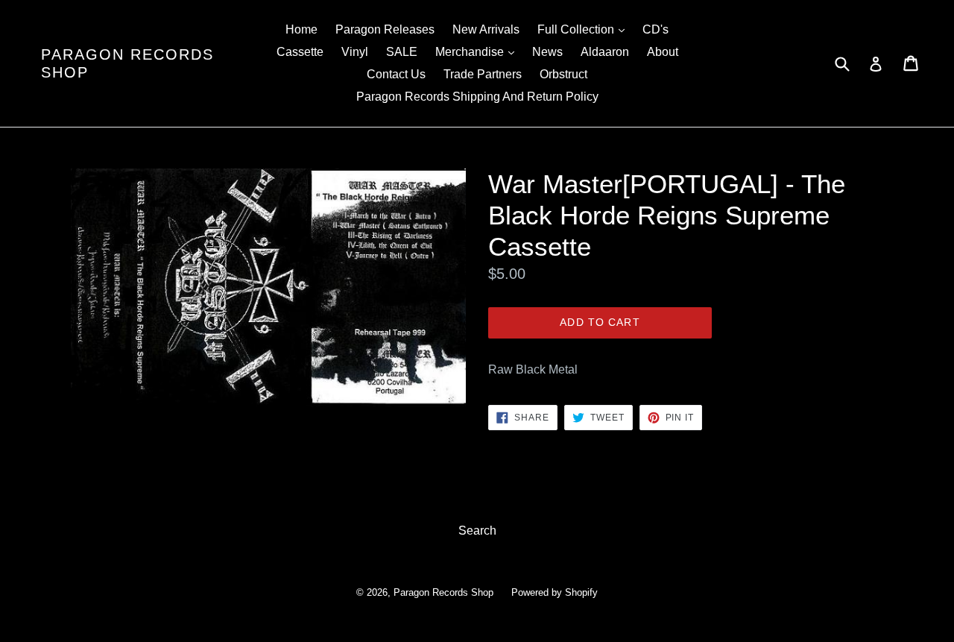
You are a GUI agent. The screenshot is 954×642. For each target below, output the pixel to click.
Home (301, 29)
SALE (401, 51)
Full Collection (584, 29)
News (547, 51)
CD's (655, 29)
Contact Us (396, 74)
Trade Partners (482, 74)
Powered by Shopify (554, 592)
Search (477, 530)
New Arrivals (485, 29)
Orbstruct (563, 74)
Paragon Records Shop (127, 63)
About (662, 51)
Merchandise (478, 51)
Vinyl (354, 51)
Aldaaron (605, 51)
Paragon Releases (385, 29)
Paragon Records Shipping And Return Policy (477, 96)
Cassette (300, 51)
